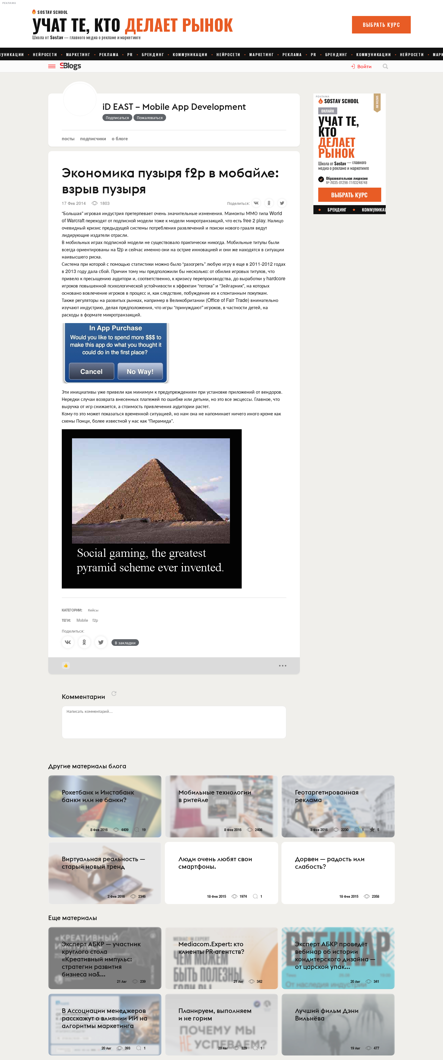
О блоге (120, 138)
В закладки (125, 642)
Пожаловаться (150, 117)
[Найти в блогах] (385, 66)
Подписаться (117, 117)
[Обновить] (114, 693)
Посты (68, 138)
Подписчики (93, 138)
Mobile (82, 620)
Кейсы (93, 610)
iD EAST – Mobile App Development (174, 107)
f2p (95, 620)
